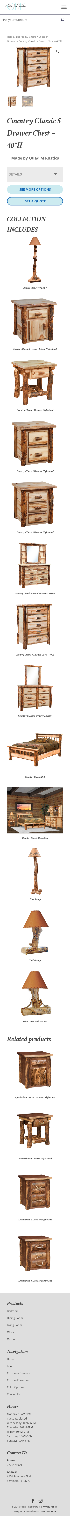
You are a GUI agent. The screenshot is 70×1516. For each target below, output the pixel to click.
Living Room (14, 1325)
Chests (32, 36)
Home (10, 36)
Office (10, 1332)
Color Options (15, 1387)
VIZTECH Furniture (46, 1511)
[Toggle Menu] (64, 7)
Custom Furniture (18, 1380)
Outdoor (12, 1339)
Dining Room (15, 1318)
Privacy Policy (49, 1506)
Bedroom (21, 36)
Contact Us (14, 1394)
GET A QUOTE (35, 201)
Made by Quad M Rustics (35, 158)
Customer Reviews (18, 1373)
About (10, 1366)
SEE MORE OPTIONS (35, 189)
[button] (57, 51)
